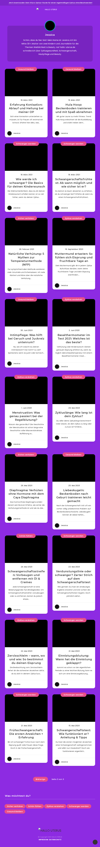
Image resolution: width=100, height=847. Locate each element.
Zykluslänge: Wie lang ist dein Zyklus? (73, 414)
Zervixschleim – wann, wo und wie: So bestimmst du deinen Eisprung (26, 659)
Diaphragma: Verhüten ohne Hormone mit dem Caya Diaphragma (26, 494)
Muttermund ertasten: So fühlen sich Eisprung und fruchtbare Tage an (74, 257)
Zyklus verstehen (73, 218)
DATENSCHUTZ (55, 840)
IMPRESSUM (43, 840)
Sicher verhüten (26, 218)
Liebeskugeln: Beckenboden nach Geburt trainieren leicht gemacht (73, 496)
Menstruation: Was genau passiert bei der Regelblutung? (26, 416)
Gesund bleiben (26, 69)
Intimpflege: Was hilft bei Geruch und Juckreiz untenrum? (26, 338)
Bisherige (40, 779)
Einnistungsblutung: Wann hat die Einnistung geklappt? (74, 659)
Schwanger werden (26, 144)
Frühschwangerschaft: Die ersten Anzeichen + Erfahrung (26, 734)
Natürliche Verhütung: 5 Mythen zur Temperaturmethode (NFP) (26, 259)
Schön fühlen (26, 536)
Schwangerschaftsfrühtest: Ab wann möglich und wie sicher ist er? (73, 183)
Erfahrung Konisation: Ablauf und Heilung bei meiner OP (26, 108)
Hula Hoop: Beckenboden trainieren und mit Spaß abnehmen (73, 108)
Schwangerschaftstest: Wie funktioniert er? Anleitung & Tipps (74, 734)
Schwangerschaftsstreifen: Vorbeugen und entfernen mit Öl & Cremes (26, 577)
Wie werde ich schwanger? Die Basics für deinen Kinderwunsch (26, 183)
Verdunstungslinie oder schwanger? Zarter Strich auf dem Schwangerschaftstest (73, 577)
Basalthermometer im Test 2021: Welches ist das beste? (74, 338)
